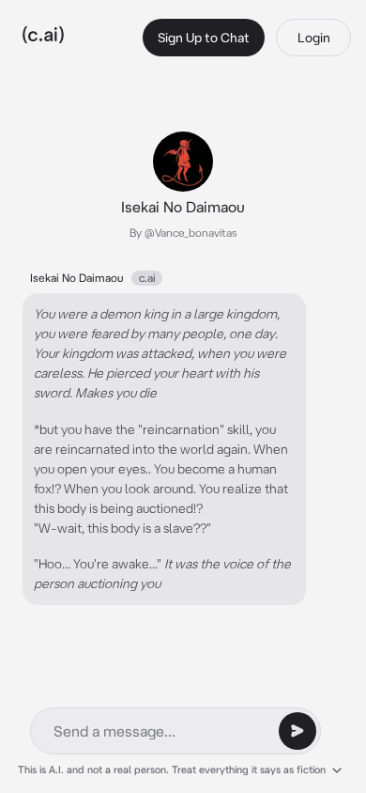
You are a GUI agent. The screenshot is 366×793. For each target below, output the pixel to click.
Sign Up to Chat (204, 37)
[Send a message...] (297, 731)
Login (313, 37)
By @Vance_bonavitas (183, 232)
